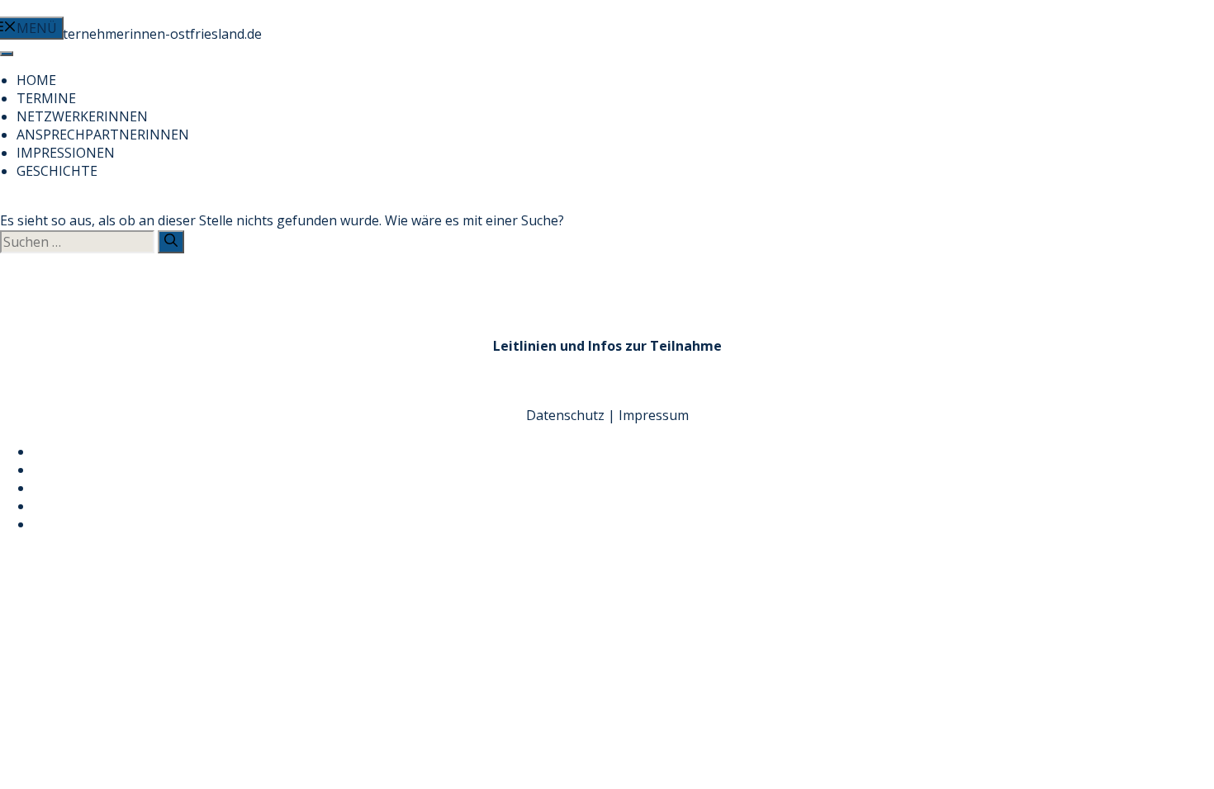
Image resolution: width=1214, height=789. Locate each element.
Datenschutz (565, 415)
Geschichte (57, 171)
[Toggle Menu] (6, 53)
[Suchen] (171, 241)
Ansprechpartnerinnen (103, 134)
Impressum (654, 415)
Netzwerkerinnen (82, 116)
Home (36, 80)
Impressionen (66, 153)
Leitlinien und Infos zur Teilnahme (607, 346)
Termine (46, 98)
